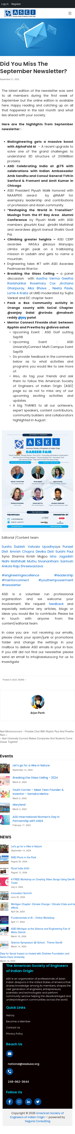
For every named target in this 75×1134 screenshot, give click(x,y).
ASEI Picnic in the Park (23, 857)
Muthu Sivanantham (43, 561)
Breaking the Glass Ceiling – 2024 (35, 778)
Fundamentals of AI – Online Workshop (32, 917)
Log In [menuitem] (5, 3)
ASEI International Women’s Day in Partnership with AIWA (36, 819)
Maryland (19, 805)
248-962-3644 (18, 1082)
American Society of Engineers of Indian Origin (37, 1115)
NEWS (21, 679)
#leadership (63, 575)
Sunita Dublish (13, 546)
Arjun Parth (37, 713)
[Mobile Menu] (70, 13)
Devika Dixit (45, 551)
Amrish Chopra (22, 551)
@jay (22, 317)
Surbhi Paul (64, 551)
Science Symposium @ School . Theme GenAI (36, 942)
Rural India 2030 (20, 868)
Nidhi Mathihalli (13, 561)
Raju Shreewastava (28, 566)
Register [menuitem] (16, 3)
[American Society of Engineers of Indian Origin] (20, 13)
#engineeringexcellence (20, 575)
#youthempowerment (55, 580)
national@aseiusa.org (23, 1064)
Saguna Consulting (37, 1121)
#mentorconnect (15, 580)
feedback (54, 604)
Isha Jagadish (61, 556)
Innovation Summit (21, 893)
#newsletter (11, 585)
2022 (14, 679)
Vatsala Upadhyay (43, 546)
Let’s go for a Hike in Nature (31, 765)
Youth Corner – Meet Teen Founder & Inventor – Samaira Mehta (38, 792)
